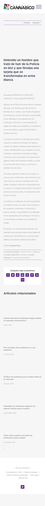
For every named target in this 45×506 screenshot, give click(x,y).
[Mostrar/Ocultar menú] (38, 6)
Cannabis (7, 255)
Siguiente (36, 23)
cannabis (31, 255)
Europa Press (15, 246)
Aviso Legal (34, 475)
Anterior (27, 23)
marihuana (7, 257)
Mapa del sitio (23, 478)
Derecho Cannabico (12, 252)
